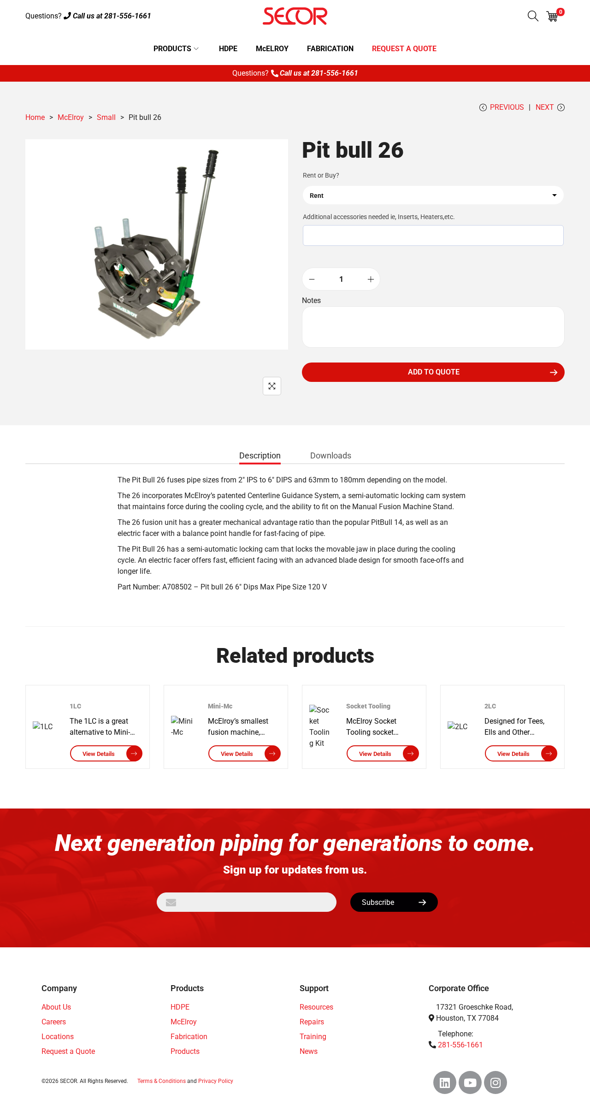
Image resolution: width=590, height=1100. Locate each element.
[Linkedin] (444, 1082)
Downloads (330, 455)
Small (106, 117)
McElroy (71, 117)
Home (35, 117)
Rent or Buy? (321, 175)
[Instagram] (495, 1082)
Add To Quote (434, 372)
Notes (311, 300)
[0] (552, 16)
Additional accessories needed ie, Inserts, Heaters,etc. (379, 216)
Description (260, 455)
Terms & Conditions (161, 1081)
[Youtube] (470, 1082)
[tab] (260, 457)
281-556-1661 (127, 16)
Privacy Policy (215, 1081)
